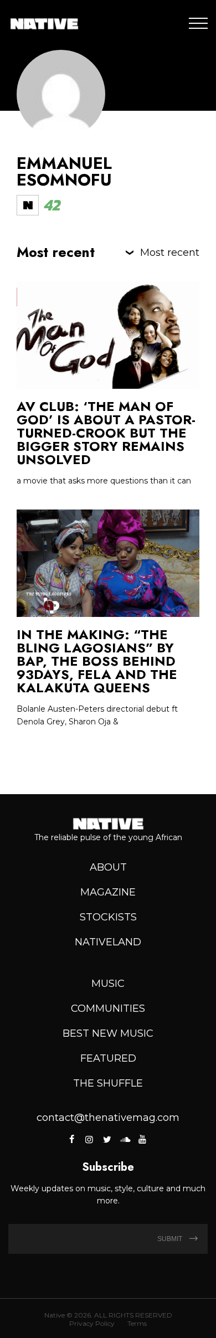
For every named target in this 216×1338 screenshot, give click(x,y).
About (108, 867)
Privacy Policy (92, 1323)
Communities (108, 1008)
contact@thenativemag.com (108, 1117)
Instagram (89, 1139)
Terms (137, 1323)
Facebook (73, 1139)
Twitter (107, 1139)
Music (108, 983)
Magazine (108, 892)
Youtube (142, 1139)
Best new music (108, 1033)
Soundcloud (125, 1139)
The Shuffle (108, 1083)
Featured (108, 1058)
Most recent (169, 253)
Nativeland (108, 942)
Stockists (108, 917)
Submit (170, 1239)
